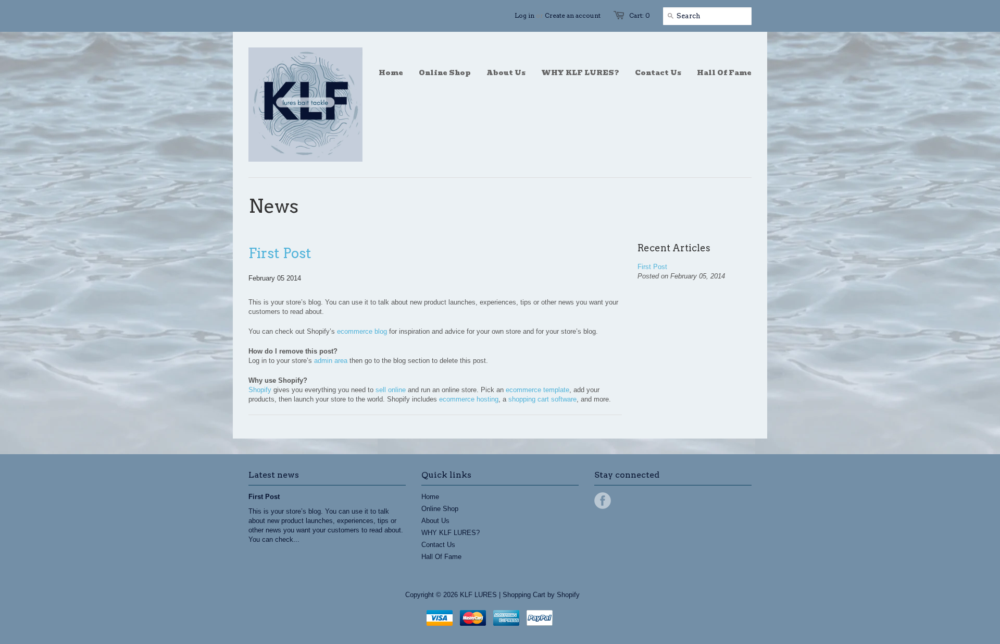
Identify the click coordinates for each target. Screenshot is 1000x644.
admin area (330, 360)
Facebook (602, 500)
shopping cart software (542, 399)
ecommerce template (537, 390)
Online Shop (439, 509)
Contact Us (438, 545)
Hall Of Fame (441, 557)
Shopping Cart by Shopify (541, 595)
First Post (279, 253)
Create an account (573, 15)
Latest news (273, 475)
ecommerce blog (362, 331)
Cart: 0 (639, 15)
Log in (524, 15)
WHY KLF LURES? (450, 533)
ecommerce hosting (468, 399)
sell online (391, 390)
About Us (435, 521)
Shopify (259, 390)
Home (430, 497)
